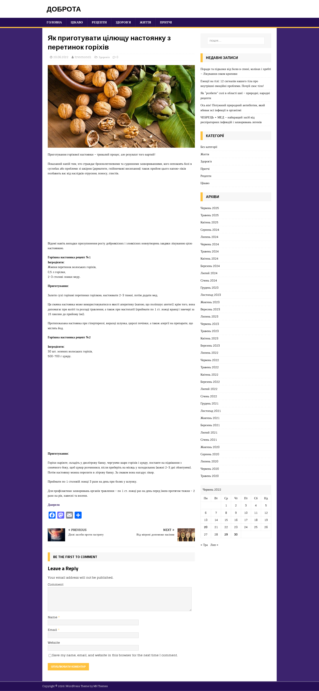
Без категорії (209, 146)
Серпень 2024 (210, 229)
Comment (55, 584)
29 (226, 534)
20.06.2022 (61, 57)
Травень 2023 (210, 331)
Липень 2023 (209, 316)
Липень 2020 (209, 461)
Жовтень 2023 (210, 302)
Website (54, 642)
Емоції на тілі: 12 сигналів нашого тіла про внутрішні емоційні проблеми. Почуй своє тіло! (232, 83)
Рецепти (99, 22)
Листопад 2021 (211, 410)
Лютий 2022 (209, 388)
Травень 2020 (210, 475)
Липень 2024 (209, 236)
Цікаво (77, 22)
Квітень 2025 (209, 222)
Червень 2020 (210, 468)
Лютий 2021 (209, 432)
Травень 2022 (210, 367)
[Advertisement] (121, 210)
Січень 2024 (209, 280)
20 (205, 527)
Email (53, 629)
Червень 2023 (210, 323)
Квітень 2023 (209, 338)
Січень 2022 (209, 396)
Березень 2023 (210, 345)
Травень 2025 (210, 215)
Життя (145, 22)
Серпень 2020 (210, 454)
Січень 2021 (209, 439)
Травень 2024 (210, 251)
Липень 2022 (209, 352)
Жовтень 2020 (210, 447)
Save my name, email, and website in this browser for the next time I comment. (115, 655)
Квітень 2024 (209, 258)
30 (236, 534)
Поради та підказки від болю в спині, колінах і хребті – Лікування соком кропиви (236, 71)
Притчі (166, 22)
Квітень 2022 (209, 374)
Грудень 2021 (210, 403)
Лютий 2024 (209, 273)
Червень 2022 (210, 360)
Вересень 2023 (210, 309)
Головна (54, 22)
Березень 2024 (210, 266)
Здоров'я (104, 57)
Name (53, 617)
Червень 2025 (210, 208)
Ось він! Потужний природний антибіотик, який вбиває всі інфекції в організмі (233, 107)
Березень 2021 (210, 425)
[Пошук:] (236, 40)
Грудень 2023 (210, 287)
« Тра (204, 544)
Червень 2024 (210, 244)
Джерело (54, 504)
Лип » (214, 544)
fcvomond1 (83, 57)
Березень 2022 (210, 381)
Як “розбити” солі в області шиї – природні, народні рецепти (235, 95)
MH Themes (101, 686)
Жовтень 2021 (210, 418)
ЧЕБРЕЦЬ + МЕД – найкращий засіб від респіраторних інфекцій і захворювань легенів (231, 120)
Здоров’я (123, 22)
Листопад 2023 (211, 294)
